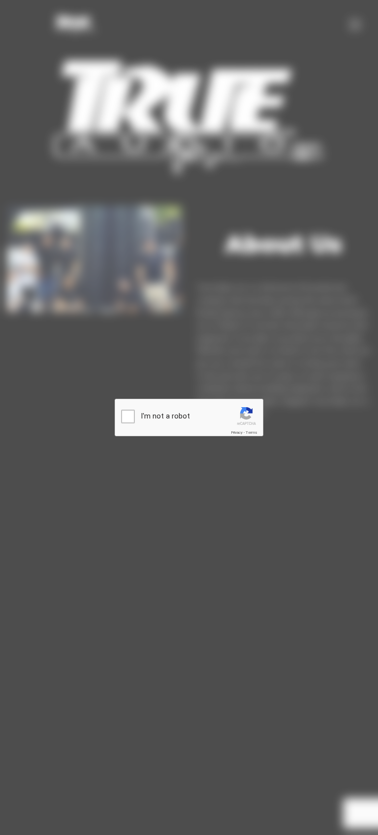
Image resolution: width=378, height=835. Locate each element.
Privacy (237, 432)
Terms (251, 432)
